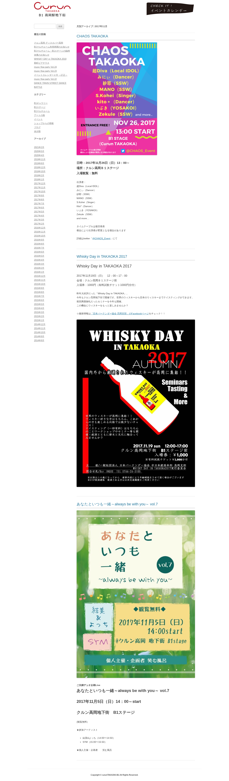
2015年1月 (39, 320)
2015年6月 (39, 300)
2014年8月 (39, 340)
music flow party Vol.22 (45, 79)
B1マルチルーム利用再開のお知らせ (51, 47)
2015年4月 (39, 308)
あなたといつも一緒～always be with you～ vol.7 (117, 504)
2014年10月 (39, 332)
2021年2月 (39, 147)
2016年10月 (39, 236)
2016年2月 (39, 268)
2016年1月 (39, 272)
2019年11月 (39, 159)
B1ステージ (39, 107)
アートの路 (39, 115)
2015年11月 (39, 280)
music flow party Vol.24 (45, 67)
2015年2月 (39, 316)
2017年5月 (39, 211)
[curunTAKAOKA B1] (52, 10)
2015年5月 (39, 304)
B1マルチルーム (42, 111)
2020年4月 (39, 155)
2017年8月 (39, 199)
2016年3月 (39, 264)
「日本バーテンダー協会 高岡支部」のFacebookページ (120, 313)
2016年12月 (39, 228)
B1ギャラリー (41, 103)
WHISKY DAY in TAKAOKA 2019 (50, 59)
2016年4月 (39, 260)
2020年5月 (39, 151)
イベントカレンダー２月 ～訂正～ (50, 75)
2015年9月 (39, 288)
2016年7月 (39, 248)
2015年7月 (39, 296)
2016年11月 (39, 232)
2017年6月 (39, 207)
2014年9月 (39, 336)
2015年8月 (39, 292)
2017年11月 (39, 187)
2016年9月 (39, 240)
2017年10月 (39, 191)
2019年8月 (39, 163)
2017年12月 (39, 183)
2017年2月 (39, 223)
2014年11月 (39, 328)
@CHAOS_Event (101, 238)
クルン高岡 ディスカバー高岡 (48, 43)
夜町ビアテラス (41, 63)
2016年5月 (39, 256)
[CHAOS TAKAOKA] (117, 154)
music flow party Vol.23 (45, 71)
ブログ (37, 127)
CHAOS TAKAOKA (92, 36)
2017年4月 (39, 215)
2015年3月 (39, 312)
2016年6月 (39, 252)
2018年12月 (39, 167)
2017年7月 (39, 203)
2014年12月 (39, 324)
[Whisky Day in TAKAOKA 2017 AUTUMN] (136, 486)
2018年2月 (39, 175)
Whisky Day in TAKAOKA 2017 (102, 256)
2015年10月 (39, 284)
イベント (38, 119)
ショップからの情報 (44, 123)
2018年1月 (39, 179)
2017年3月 (39, 219)
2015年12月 (39, 276)
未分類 (37, 131)
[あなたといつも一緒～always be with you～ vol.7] (136, 677)
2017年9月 (39, 195)
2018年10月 (39, 171)
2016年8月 (39, 244)
